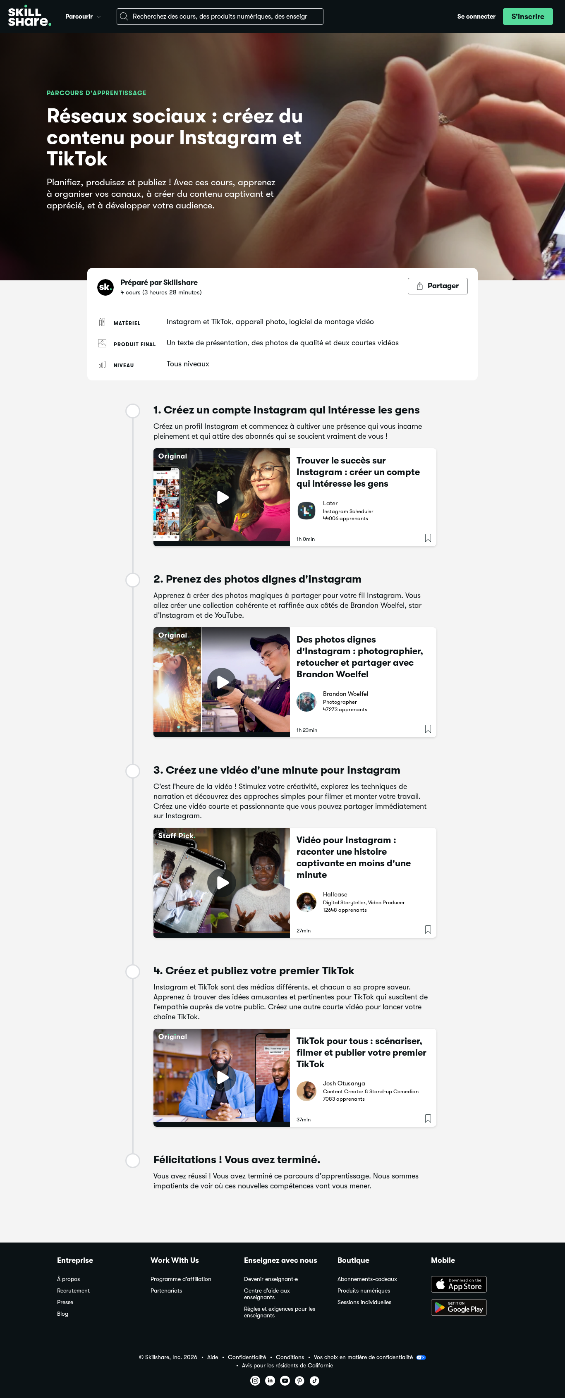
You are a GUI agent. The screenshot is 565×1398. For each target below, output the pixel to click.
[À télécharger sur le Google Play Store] (469, 1308)
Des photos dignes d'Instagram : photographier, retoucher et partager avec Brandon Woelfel (360, 656)
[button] (99, 16)
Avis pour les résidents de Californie (287, 1365)
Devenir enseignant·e (271, 1279)
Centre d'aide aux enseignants (267, 1294)
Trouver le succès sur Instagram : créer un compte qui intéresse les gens (358, 472)
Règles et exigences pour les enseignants (279, 1312)
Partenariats (166, 1291)
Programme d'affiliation (181, 1279)
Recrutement (73, 1291)
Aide (212, 1357)
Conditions (290, 1357)
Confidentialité (247, 1357)
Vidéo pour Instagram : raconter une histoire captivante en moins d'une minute (354, 857)
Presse (65, 1302)
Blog (62, 1314)
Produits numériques (364, 1291)
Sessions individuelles (364, 1302)
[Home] (29, 17)
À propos (68, 1279)
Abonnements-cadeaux (367, 1279)
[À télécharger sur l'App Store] (469, 1285)
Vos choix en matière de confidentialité (363, 1357)
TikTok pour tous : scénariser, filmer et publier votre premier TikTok (361, 1052)
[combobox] (220, 16)
